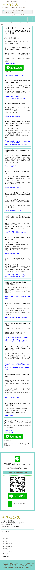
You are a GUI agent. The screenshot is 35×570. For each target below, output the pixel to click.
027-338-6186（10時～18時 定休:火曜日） (14, 11)
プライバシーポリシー (25, 563)
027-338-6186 (13, 444)
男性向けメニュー (8, 548)
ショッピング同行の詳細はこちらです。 (16, 275)
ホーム (4, 563)
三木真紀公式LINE (8, 543)
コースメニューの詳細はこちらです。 (15, 276)
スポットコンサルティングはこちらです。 (16, 317)
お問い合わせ (23, 15)
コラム (5, 541)
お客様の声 (5, 15)
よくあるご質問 (7, 551)
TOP (4, 536)
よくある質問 (11, 15)
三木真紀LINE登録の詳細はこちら (17, 472)
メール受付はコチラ (9, 12)
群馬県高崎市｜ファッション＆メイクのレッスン (19, 567)
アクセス (17, 15)
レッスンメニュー (8, 546)
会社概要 (9, 563)
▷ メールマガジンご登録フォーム (14, 75)
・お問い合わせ (8, 430)
